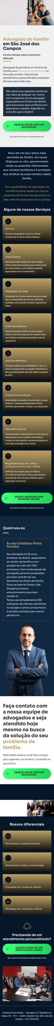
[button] (5, 980)
